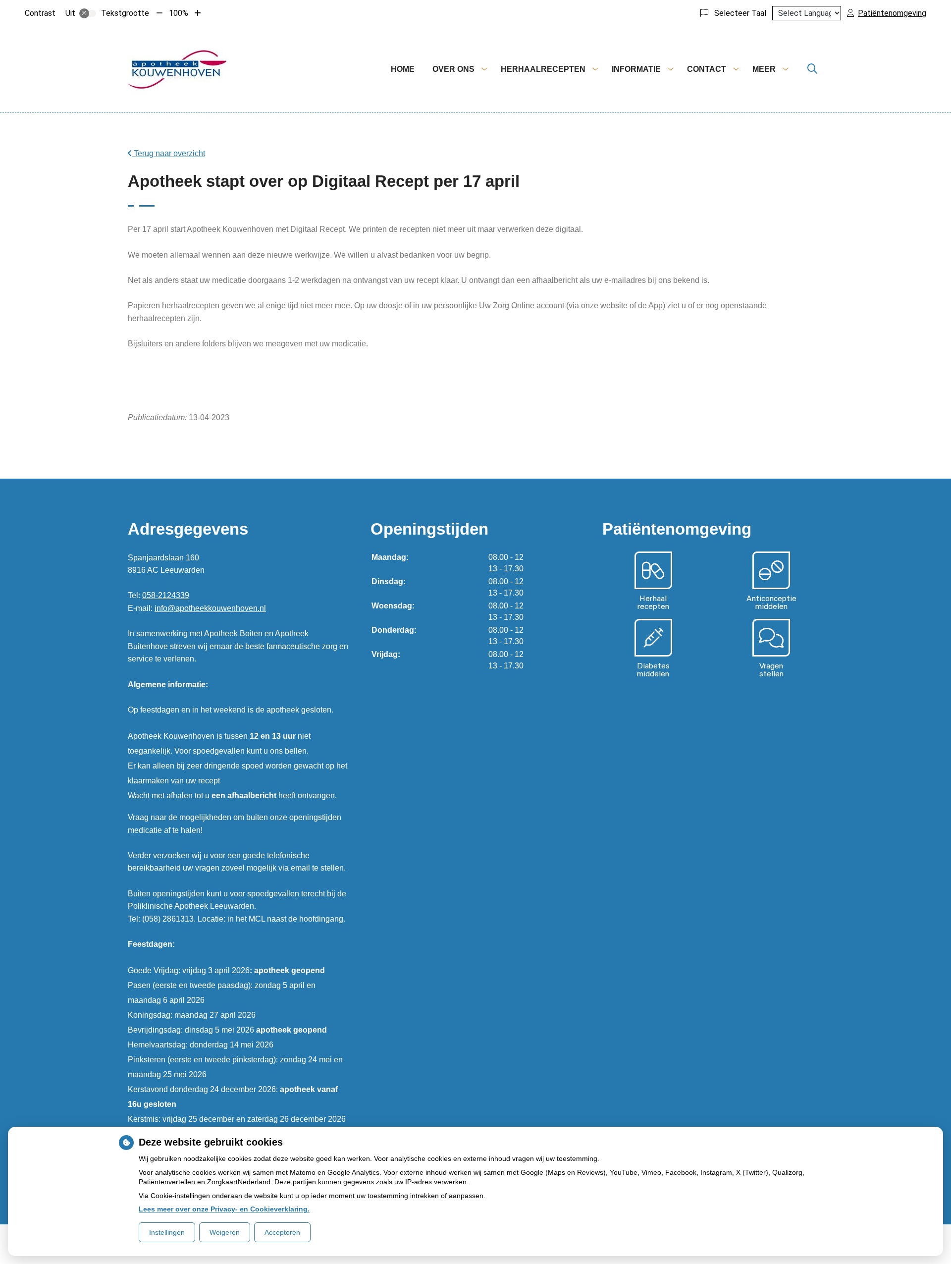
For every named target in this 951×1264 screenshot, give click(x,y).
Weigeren (225, 1232)
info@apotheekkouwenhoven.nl (210, 608)
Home (403, 69)
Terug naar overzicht (168, 153)
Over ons (453, 69)
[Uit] (87, 13)
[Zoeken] (812, 69)
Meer (764, 69)
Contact (706, 69)
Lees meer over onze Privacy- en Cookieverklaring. (224, 1209)
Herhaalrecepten (543, 69)
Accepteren (282, 1232)
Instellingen (167, 1232)
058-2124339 (165, 595)
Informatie (636, 69)
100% (178, 13)
